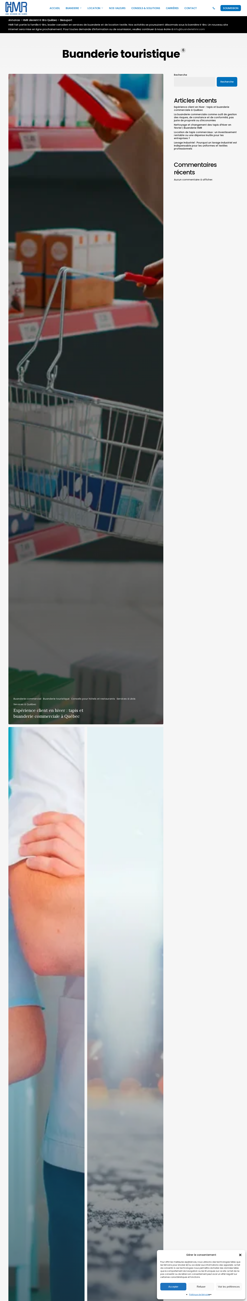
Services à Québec (24, 704)
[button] (240, 1255)
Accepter (173, 1286)
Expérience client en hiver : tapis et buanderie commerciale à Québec (201, 108)
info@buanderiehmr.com (189, 29)
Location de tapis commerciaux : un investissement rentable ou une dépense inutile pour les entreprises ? (205, 135)
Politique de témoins (199, 1294)
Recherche (180, 75)
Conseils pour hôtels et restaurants (93, 698)
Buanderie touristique (56, 698)
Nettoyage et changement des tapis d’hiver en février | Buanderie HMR (202, 126)
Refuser (201, 1286)
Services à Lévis (126, 698)
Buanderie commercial (27, 698)
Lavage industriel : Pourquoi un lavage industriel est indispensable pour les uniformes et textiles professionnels (205, 145)
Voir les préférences (229, 1286)
